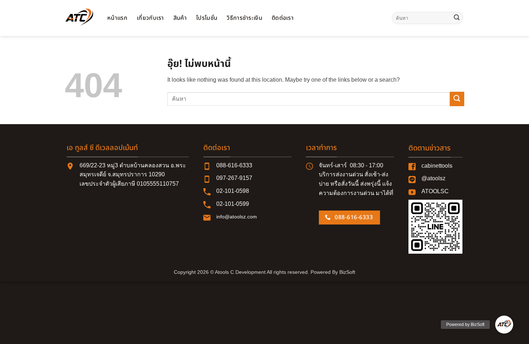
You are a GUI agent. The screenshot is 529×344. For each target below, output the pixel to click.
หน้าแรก (117, 18)
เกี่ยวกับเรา (150, 18)
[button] (504, 325)
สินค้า (180, 18)
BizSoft (347, 272)
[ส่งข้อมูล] (457, 18)
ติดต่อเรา (283, 18)
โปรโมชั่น (206, 18)
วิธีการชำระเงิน (244, 18)
